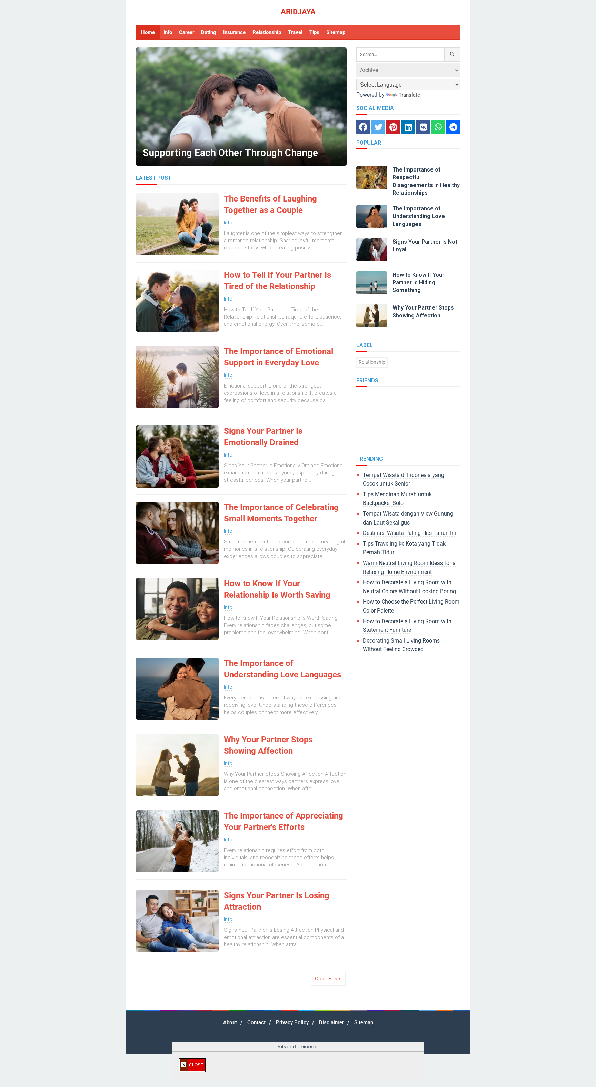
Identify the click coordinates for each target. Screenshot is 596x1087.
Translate (409, 95)
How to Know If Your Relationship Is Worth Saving (277, 589)
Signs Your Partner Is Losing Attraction (276, 901)
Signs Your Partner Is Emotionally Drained (263, 437)
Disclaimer (331, 1022)
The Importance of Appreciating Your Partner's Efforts (283, 821)
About (230, 1022)
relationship (372, 362)
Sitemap (363, 1022)
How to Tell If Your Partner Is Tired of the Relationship (277, 281)
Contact (256, 1022)
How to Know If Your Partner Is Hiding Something (418, 283)
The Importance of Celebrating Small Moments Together (281, 513)
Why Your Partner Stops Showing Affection (268, 745)
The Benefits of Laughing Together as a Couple (270, 204)
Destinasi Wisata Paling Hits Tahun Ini (409, 533)
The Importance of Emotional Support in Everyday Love (278, 357)
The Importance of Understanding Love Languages (282, 669)
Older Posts (328, 979)
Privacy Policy (292, 1022)
